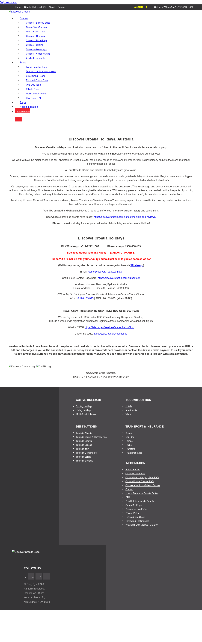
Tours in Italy (82, 448)
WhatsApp (137, 265)
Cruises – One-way (35, 35)
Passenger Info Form (136, 509)
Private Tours (32, 89)
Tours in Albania (84, 432)
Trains (128, 444)
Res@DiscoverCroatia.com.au (105, 271)
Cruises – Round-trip (36, 40)
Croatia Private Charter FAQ (139, 481)
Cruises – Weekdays (36, 49)
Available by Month (35, 58)
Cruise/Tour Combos (36, 27)
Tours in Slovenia (84, 460)
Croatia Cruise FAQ (135, 473)
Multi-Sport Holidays (86, 414)
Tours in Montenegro (86, 452)
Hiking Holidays (83, 410)
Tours (23, 62)
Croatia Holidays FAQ (35, 7)
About (52, 7)
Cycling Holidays (84, 406)
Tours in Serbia (83, 456)
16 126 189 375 (85, 298)
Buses (128, 432)
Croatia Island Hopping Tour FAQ (142, 477)
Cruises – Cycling (34, 44)
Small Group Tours (35, 75)
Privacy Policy (132, 513)
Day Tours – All (33, 97)
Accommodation (29, 107)
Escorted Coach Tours (37, 80)
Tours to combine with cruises (41, 71)
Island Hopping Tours (36, 66)
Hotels (128, 406)
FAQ (127, 497)
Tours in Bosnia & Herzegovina (91, 436)
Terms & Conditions (135, 516)
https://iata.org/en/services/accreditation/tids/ (109, 327)
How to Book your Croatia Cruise (141, 493)
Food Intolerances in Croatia (139, 501)
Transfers (130, 448)
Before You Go (132, 469)
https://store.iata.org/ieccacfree (110, 333)
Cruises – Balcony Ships (38, 22)
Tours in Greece (84, 444)
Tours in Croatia (84, 440)
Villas (128, 414)
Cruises (24, 18)
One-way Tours (33, 84)
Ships (23, 102)
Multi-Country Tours (36, 93)
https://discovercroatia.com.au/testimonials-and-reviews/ (125, 217)
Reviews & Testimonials (137, 520)
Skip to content (8, 2)
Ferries (129, 440)
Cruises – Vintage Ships (38, 53)
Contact (61, 7)
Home (18, 7)
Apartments (131, 410)
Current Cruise (23, 111)
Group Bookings (133, 505)
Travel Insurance (133, 452)
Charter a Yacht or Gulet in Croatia (142, 485)
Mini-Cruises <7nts (35, 31)
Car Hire (129, 436)
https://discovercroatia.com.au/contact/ (119, 278)
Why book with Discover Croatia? (141, 524)
